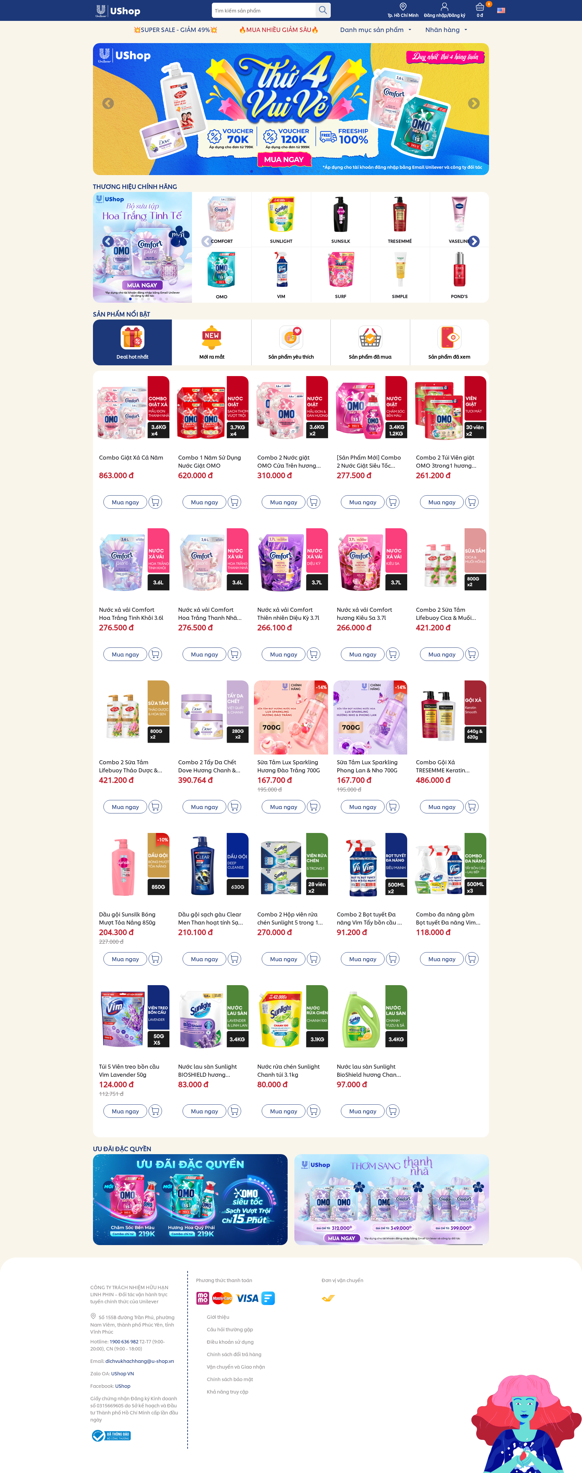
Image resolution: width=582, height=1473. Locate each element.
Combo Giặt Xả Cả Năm (131, 457)
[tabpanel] (291, 109)
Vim (281, 296)
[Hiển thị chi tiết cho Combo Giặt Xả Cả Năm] (132, 413)
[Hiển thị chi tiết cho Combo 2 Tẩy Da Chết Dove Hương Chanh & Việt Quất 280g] (212, 717)
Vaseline (459, 241)
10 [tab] (300, 171)
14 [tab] (325, 171)
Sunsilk (340, 241)
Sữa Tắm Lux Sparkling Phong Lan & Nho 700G (367, 766)
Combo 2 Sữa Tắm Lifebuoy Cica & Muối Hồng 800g (444, 617)
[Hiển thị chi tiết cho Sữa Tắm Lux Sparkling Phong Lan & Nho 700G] (370, 717)
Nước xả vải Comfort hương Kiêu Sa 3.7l (364, 613)
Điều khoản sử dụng (230, 1341)
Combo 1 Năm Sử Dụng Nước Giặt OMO (209, 461)
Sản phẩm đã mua (370, 356)
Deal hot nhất (132, 356)
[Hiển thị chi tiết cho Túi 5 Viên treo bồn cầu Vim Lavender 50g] (132, 1022)
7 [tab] (282, 171)
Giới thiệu (218, 1316)
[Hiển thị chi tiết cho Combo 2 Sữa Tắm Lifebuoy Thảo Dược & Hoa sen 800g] (132, 717)
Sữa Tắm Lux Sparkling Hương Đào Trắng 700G (288, 766)
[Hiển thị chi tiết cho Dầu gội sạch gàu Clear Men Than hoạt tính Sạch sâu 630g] (212, 870)
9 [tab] (294, 171)
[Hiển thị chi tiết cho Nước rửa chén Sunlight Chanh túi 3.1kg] (291, 1022)
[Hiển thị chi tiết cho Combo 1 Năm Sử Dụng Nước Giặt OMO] (212, 413)
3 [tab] (258, 171)
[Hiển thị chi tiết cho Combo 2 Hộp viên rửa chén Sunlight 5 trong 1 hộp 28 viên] (291, 870)
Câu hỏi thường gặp (230, 1329)
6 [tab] (276, 171)
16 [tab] (337, 171)
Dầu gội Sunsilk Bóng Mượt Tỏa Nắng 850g (127, 918)
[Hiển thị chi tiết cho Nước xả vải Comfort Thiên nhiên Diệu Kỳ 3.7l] (291, 565)
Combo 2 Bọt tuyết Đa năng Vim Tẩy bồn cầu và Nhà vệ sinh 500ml (370, 922)
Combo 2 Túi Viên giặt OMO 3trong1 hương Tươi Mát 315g (445, 465)
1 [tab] (246, 171)
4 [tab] (264, 171)
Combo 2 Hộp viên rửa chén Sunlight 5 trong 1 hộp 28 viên (287, 922)
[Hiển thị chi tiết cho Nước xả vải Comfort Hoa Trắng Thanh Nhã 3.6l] (212, 565)
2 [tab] (252, 171)
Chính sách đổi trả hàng (234, 1354)
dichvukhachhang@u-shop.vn (139, 1361)
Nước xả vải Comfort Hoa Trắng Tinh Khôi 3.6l (131, 613)
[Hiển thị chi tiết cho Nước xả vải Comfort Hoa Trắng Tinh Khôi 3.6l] (132, 565)
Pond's (459, 296)
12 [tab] (313, 171)
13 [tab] (319, 171)
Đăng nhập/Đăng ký (444, 15)
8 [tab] (288, 171)
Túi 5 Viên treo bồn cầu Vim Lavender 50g (129, 1070)
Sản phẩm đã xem (449, 356)
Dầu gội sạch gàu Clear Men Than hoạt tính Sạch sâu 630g (211, 922)
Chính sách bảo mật (230, 1379)
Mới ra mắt (211, 356)
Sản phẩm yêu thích (291, 356)
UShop (122, 1385)
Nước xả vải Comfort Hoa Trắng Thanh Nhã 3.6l (207, 617)
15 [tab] (331, 171)
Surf (340, 296)
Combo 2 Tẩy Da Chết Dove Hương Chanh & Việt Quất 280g (207, 770)
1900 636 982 (123, 1341)
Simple (400, 296)
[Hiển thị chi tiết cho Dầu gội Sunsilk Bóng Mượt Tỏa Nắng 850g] (132, 870)
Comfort (222, 241)
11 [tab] (307, 171)
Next (474, 104)
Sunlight (281, 241)
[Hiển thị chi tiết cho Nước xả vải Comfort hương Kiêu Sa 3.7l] (370, 565)
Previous (108, 104)
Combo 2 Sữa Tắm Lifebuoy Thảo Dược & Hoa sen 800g (128, 770)
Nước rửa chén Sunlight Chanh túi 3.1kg (288, 1070)
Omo (221, 296)
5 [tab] (270, 171)
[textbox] (271, 10)
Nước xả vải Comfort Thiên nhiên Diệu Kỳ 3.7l (288, 613)
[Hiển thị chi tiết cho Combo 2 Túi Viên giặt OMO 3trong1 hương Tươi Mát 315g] (449, 413)
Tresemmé (400, 241)
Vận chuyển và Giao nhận (236, 1366)
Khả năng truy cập (227, 1391)
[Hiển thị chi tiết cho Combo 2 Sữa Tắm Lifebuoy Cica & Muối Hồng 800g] (449, 565)
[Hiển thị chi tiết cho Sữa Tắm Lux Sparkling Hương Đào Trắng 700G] (291, 717)
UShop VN (122, 1373)
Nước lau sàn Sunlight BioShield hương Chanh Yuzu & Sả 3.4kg (368, 1074)
